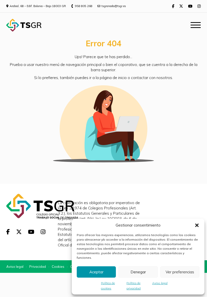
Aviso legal (160, 283)
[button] (196, 225)
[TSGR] (23, 25)
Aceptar (96, 272)
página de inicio (113, 77)
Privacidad (37, 267)
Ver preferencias (180, 272)
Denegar (138, 272)
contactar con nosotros (151, 77)
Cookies (58, 267)
